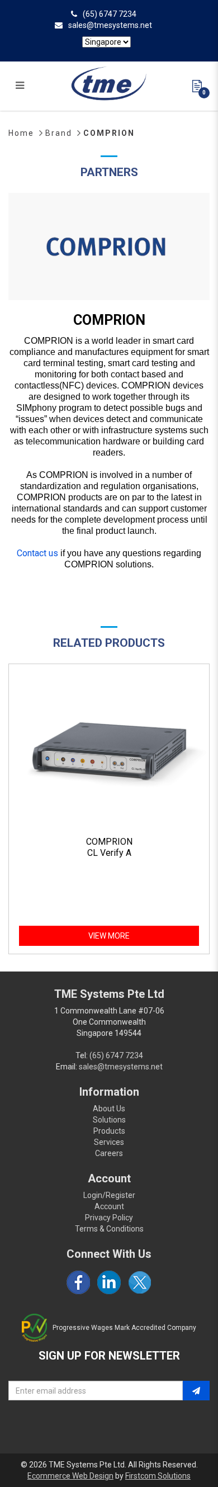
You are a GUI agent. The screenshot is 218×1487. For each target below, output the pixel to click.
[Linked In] (109, 1282)
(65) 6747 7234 (109, 14)
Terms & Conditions (109, 1228)
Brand (58, 133)
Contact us (37, 553)
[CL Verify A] (109, 750)
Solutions (109, 1119)
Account (109, 1206)
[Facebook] (78, 1282)
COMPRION (109, 133)
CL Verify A (109, 852)
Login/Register (109, 1195)
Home (21, 133)
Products (109, 1130)
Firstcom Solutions (158, 1475)
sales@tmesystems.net (110, 25)
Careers (109, 1153)
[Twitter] (139, 1282)
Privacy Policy (109, 1217)
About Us (109, 1108)
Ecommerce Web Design (70, 1475)
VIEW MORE (109, 935)
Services (109, 1142)
